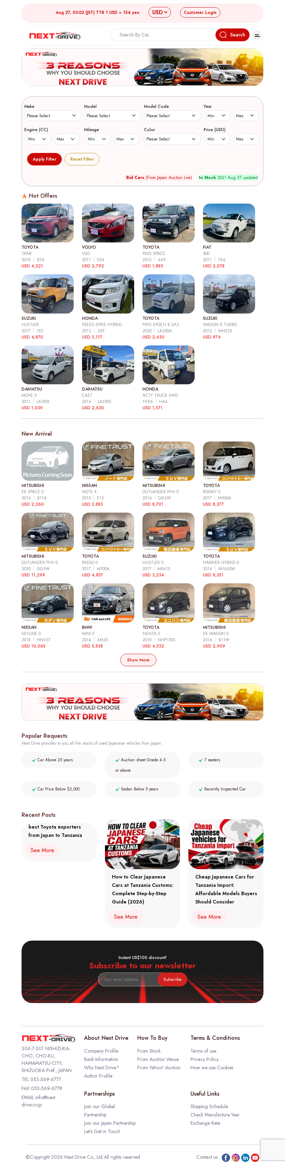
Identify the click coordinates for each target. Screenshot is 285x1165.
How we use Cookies (211, 1067)
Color (149, 130)
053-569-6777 (45, 1079)
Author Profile (98, 1075)
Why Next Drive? (101, 1067)
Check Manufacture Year (215, 1114)
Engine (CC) (36, 130)
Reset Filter (82, 159)
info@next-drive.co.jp (39, 1101)
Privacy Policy (204, 1059)
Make (29, 106)
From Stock (149, 1050)
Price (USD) (215, 130)
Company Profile (101, 1050)
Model (90, 106)
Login (200, 12)
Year (208, 106)
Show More (138, 660)
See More (42, 850)
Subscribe (172, 979)
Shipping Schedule (209, 1106)
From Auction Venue (158, 1059)
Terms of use (203, 1050)
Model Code (156, 106)
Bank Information (101, 1059)
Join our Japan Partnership (110, 1123)
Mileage (91, 130)
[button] (138, 78)
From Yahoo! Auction (158, 1067)
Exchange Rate (205, 1123)
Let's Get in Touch (102, 1131)
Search (237, 34)
